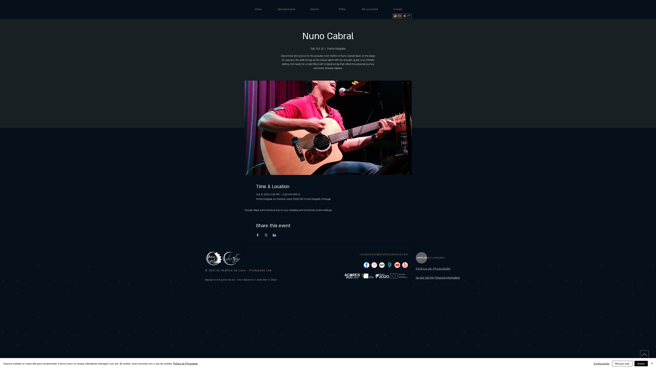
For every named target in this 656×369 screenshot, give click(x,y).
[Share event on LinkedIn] (274, 235)
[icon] (390, 265)
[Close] (652, 363)
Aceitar (641, 363)
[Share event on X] (266, 235)
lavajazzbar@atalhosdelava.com (384, 254)
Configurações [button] (601, 363)
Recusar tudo (622, 363)
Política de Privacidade (185, 363)
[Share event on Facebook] (257, 235)
